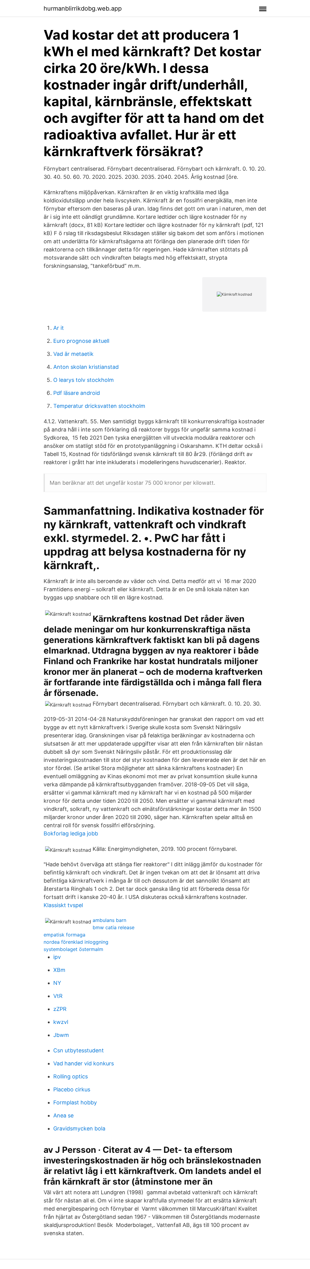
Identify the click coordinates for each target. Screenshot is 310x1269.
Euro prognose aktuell (81, 341)
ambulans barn (109, 920)
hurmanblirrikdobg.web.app (83, 8)
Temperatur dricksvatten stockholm (99, 406)
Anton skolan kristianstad (86, 367)
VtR (58, 996)
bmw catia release (113, 927)
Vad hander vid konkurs (83, 1063)
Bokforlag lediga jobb (71, 833)
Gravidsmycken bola (79, 1128)
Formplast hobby (75, 1102)
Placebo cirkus (71, 1089)
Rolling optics (70, 1076)
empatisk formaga (64, 935)
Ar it (58, 328)
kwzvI (60, 1022)
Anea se (63, 1115)
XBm (59, 970)
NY (57, 983)
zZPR (60, 1009)
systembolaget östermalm (73, 949)
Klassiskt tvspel (63, 905)
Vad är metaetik (73, 354)
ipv (57, 957)
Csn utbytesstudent (78, 1050)
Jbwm (61, 1035)
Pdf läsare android (76, 393)
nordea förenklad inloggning (76, 942)
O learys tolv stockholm (83, 380)
